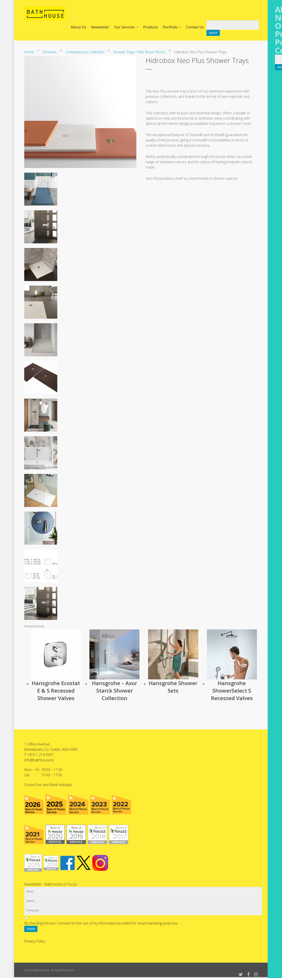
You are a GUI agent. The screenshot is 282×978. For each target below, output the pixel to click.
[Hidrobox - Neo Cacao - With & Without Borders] (40, 396)
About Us (78, 27)
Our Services (124, 27)
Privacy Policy (34, 941)
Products (150, 27)
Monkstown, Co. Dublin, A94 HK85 (51, 749)
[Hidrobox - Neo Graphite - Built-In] (40, 621)
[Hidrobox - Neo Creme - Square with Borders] (40, 283)
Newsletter (100, 27)
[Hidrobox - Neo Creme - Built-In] (40, 320)
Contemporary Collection (84, 52)
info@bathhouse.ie (39, 760)
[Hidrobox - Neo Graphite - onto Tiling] (40, 245)
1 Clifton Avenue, (37, 744)
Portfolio (170, 27)
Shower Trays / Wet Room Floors (139, 52)
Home (29, 52)
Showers (50, 52)
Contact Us (195, 27)
